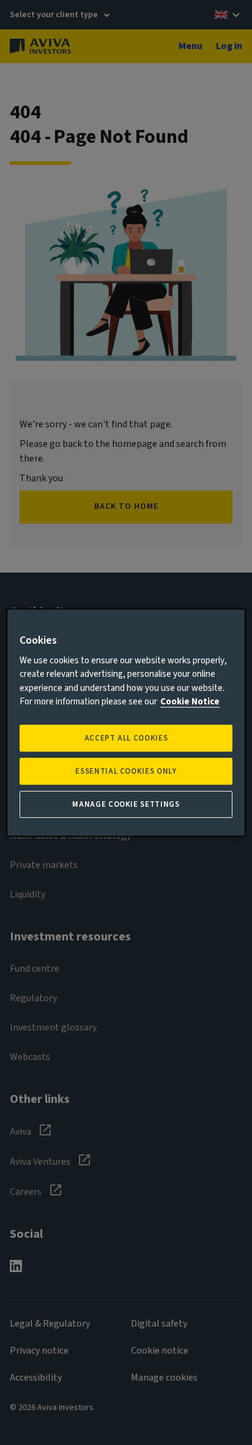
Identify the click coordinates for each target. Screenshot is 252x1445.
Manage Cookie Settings (125, 804)
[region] (125, 722)
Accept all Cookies (126, 738)
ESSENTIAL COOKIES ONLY (125, 771)
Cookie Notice (190, 701)
